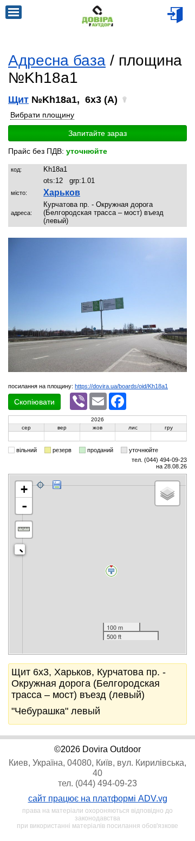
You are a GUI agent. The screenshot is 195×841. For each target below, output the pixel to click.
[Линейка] (24, 529)
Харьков (61, 192)
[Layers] (167, 493)
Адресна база (57, 60)
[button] (177, 247)
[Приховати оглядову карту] (22, 551)
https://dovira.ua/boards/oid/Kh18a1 (121, 386)
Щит (18, 99)
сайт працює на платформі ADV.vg (97, 798)
